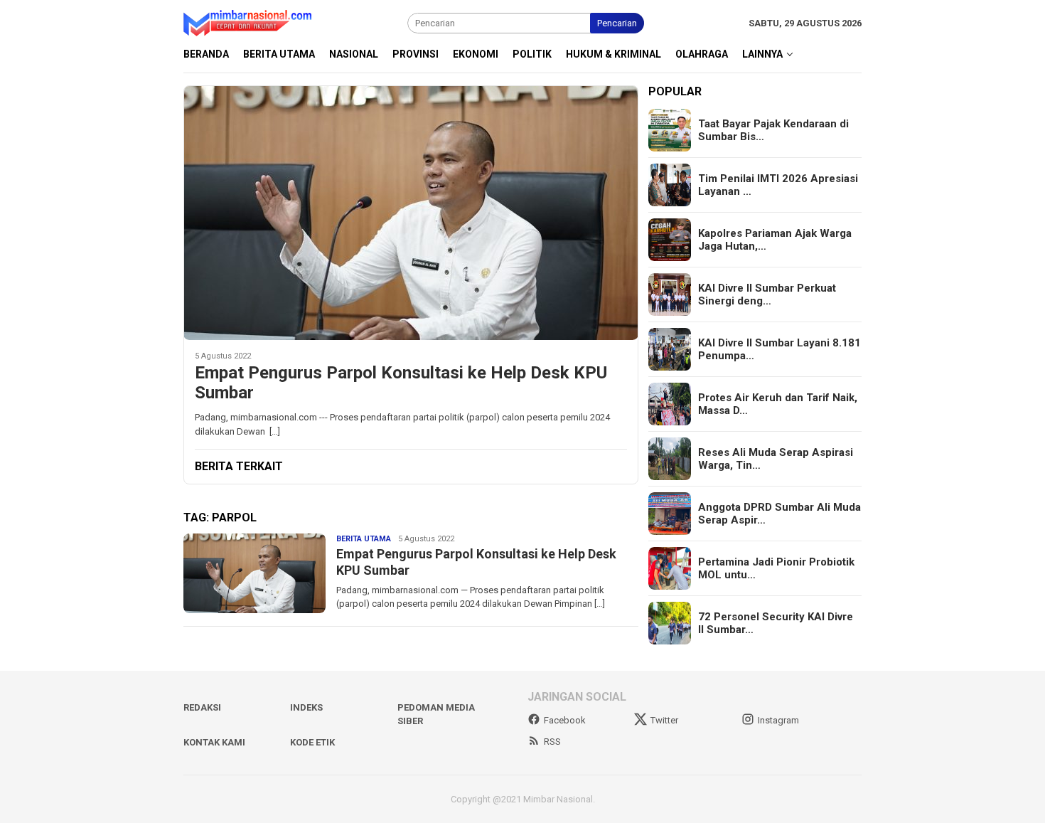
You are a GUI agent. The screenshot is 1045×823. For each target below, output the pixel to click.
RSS (552, 741)
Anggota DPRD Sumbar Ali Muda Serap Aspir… (779, 513)
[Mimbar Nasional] (250, 22)
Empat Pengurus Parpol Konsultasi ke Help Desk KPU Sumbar (401, 383)
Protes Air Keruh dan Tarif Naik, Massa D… (777, 404)
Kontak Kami (214, 742)
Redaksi (202, 707)
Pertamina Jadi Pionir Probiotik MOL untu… (776, 568)
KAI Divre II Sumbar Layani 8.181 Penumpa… (779, 349)
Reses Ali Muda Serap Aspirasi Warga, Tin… (775, 459)
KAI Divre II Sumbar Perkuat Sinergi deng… (767, 294)
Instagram (778, 720)
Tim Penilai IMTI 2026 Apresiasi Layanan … (778, 185)
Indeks (306, 707)
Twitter (664, 720)
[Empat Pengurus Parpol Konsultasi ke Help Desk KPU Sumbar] (410, 212)
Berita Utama (363, 538)
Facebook (565, 720)
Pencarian (617, 23)
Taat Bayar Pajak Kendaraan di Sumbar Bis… (773, 130)
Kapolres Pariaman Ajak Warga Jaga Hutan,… (775, 240)
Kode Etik (312, 742)
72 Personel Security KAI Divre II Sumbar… (775, 623)
